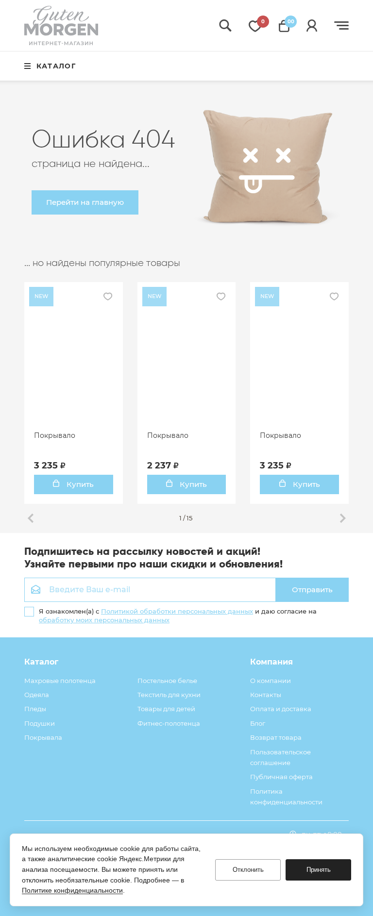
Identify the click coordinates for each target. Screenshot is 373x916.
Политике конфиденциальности (72, 890)
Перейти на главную (85, 202)
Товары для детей (166, 709)
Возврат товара (276, 737)
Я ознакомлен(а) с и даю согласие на (178, 615)
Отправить (312, 589)
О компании (270, 680)
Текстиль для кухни (169, 695)
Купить (79, 484)
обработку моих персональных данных (104, 620)
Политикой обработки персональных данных (177, 611)
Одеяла (36, 695)
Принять (318, 869)
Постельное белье (167, 680)
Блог (257, 723)
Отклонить (248, 869)
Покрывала (43, 737)
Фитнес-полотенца (168, 723)
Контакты (265, 695)
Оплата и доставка (280, 709)
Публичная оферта (281, 777)
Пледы (35, 709)
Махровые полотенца (60, 680)
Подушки (39, 723)
